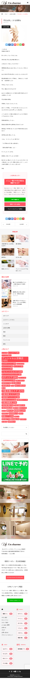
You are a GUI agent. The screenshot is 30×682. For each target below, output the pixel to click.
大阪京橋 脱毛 (7, 408)
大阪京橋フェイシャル (10, 397)
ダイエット (18, 366)
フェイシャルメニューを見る (15, 209)
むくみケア (13, 353)
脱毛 (4, 344)
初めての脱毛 (20, 385)
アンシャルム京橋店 (12, 359)
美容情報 (5, 413)
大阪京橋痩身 (9, 402)
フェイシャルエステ (12, 372)
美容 (4, 332)
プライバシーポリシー (7, 635)
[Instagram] (11, 671)
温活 (4, 410)
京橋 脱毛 (6, 385)
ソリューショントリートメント (23, 628)
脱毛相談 (15, 419)
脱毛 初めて (6, 419)
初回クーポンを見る (15, 204)
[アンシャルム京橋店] (15, 544)
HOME (2, 609)
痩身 (4, 336)
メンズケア (6, 323)
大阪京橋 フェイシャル (9, 399)
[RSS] (20, 671)
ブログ (3, 630)
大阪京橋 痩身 (7, 405)
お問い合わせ (5, 632)
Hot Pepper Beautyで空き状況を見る (15, 577)
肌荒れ (16, 416)
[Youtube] (15, 671)
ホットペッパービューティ (11, 374)
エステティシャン (9, 363)
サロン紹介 (4, 617)
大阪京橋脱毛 (19, 405)
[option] (15, 450)
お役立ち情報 (6, 26)
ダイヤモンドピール (23, 623)
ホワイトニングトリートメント (23, 613)
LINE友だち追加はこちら (15, 600)
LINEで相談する (15, 199)
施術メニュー (6, 613)
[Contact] (18, 671)
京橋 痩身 (16, 383)
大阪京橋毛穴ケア (22, 399)
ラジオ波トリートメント (8, 663)
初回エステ (6, 451)
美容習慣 (13, 413)
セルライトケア (7, 366)
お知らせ (4, 627)
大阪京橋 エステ (11, 394)
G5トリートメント (7, 658)
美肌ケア (7, 416)
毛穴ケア (23, 408)
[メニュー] (27, 2)
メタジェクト (21, 633)
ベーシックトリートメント (23, 618)
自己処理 (23, 419)
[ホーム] (2, 14)
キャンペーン (5, 620)
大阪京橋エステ (13, 391)
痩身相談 (19, 411)
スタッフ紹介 (5, 622)
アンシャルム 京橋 (6, 355)
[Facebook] (9, 671)
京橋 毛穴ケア (6, 383)
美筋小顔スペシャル (23, 637)
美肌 (21, 413)
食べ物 (4, 421)
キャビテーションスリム (8, 653)
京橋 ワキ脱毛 (20, 380)
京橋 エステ (22, 377)
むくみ (4, 353)
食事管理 (11, 421)
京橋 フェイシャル (8, 380)
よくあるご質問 (5, 625)
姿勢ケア (15, 407)
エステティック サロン (9, 319)
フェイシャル (6, 340)
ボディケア (6, 315)
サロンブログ (20, 363)
